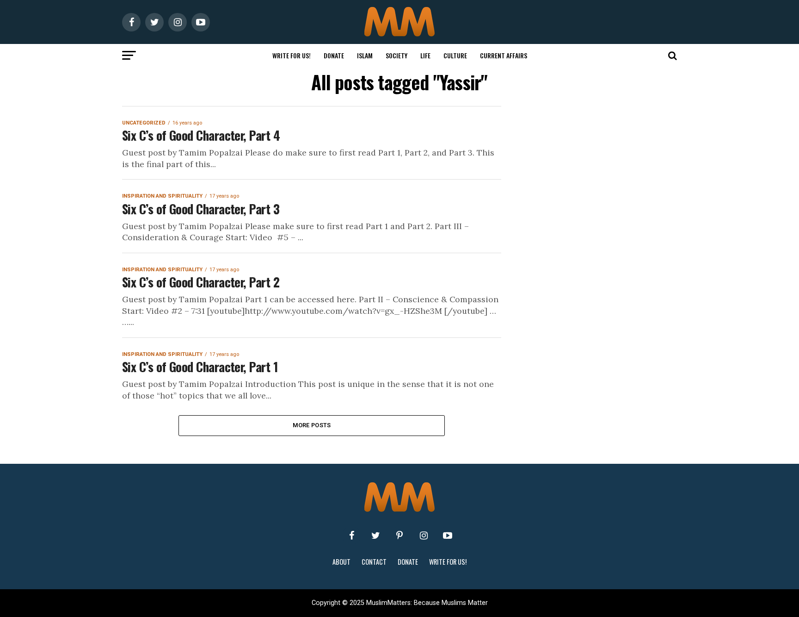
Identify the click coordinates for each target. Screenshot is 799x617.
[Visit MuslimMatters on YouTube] (447, 535)
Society (396, 55)
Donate (334, 55)
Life (425, 55)
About (341, 562)
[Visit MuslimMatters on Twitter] (375, 535)
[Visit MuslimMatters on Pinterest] (399, 535)
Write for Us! (291, 55)
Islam (365, 55)
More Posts (312, 425)
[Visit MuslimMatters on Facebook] (351, 535)
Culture (455, 55)
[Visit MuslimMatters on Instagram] (423, 535)
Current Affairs (503, 55)
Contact (374, 562)
